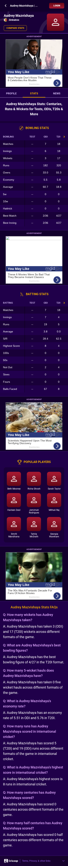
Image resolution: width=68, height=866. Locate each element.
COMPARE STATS (15, 28)
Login (56, 5)
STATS (34, 93)
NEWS (56, 93)
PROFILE (11, 93)
